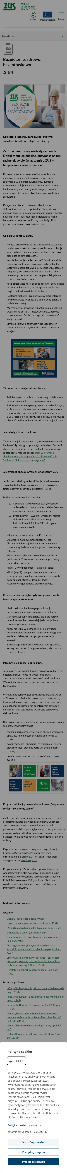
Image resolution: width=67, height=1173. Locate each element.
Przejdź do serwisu (33, 1161)
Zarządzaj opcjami (33, 1152)
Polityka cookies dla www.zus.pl (26, 1125)
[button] (16, 1060)
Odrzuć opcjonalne (33, 1142)
